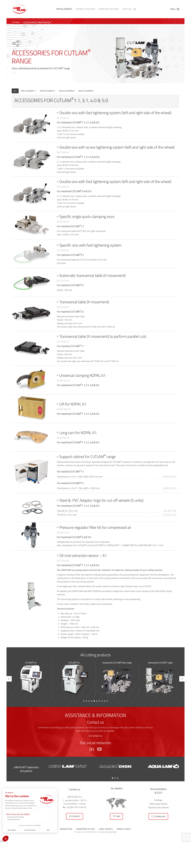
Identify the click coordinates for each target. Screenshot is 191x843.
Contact (76, 816)
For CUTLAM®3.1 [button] (47, 90)
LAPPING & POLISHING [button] (85, 9)
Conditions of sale (85, 829)
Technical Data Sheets (158, 807)
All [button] (15, 90)
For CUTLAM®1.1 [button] (28, 90)
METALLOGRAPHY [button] (64, 9)
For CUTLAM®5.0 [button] (86, 90)
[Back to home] (19, 9)
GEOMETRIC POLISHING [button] (108, 9)
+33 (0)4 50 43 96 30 (75, 807)
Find (118, 816)
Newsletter (66, 829)
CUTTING (15, 22)
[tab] (83, 701)
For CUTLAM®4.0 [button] (66, 90)
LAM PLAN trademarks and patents (26, 769)
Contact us (97, 735)
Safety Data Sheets (158, 803)
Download (160, 816)
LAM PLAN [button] (126, 9)
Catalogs (158, 800)
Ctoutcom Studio (111, 832)
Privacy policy (124, 829)
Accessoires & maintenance (37, 22)
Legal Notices (106, 829)
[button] (134, 9)
